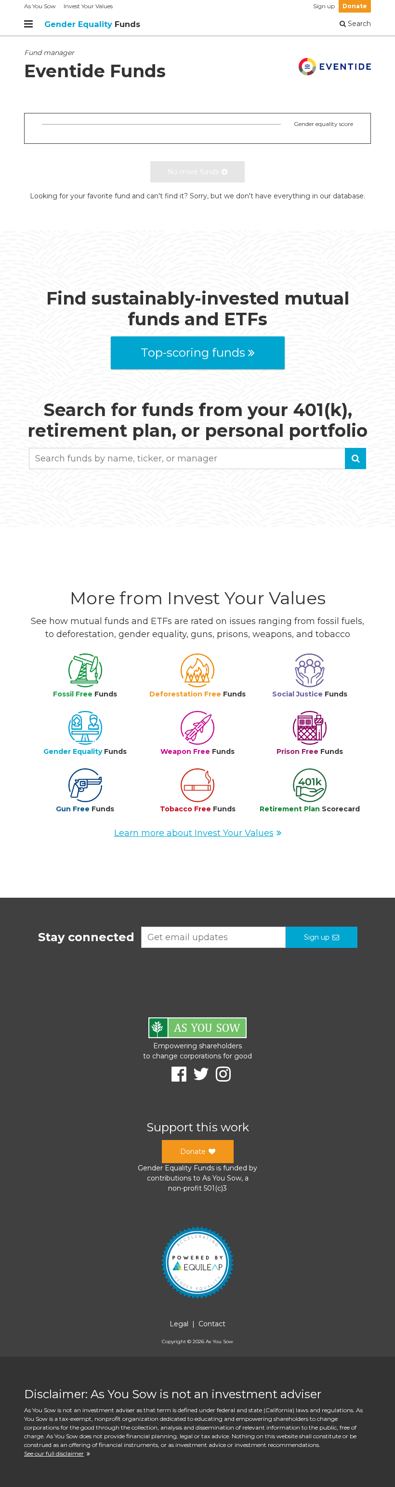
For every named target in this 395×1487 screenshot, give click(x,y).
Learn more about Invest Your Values (194, 833)
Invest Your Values (88, 6)
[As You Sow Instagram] (220, 1074)
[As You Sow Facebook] (175, 1074)
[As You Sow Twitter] (197, 1074)
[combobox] (197, 458)
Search (358, 23)
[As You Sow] (197, 1029)
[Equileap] (197, 1264)
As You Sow (40, 6)
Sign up (324, 6)
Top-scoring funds (193, 353)
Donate (354, 6)
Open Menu (28, 24)
